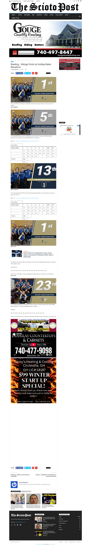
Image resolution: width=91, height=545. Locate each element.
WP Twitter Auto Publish (40, 544)
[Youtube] (81, 1)
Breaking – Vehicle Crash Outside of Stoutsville (20, 475)
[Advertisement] (33, 413)
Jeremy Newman (15, 69)
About (66, 15)
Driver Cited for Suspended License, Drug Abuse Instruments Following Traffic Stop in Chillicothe (38, 255)
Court (60, 527)
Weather (60, 529)
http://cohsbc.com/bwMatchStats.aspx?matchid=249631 (26, 141)
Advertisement (72, 541)
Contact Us (78, 541)
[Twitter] (78, 1)
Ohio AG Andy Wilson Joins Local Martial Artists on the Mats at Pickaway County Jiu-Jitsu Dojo (17, 507)
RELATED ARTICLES (15, 491)
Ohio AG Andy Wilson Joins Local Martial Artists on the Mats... (49, 519)
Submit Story (15, 18)
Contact (38, 1)
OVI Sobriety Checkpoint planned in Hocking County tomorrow (48, 506)
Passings (61, 518)
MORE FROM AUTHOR (26, 491)
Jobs (33, 15)
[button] (79, 16)
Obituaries (27, 15)
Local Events (59, 15)
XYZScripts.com (52, 544)
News (13, 15)
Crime (60, 525)
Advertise (39, 15)
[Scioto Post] (45, 7)
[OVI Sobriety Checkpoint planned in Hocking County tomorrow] (49, 499)
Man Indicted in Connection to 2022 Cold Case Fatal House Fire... (49, 526)
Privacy (66, 541)
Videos (46, 15)
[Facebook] (74, 1)
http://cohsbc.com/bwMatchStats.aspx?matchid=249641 (26, 198)
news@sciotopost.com (20, 522)
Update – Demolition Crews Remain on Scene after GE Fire (46, 475)
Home (12, 60)
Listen (51, 15)
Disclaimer (61, 541)
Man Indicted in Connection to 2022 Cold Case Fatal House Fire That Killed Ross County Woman (33, 506)
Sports (20, 15)
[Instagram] (76, 1)
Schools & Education (63, 521)
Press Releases (62, 523)
